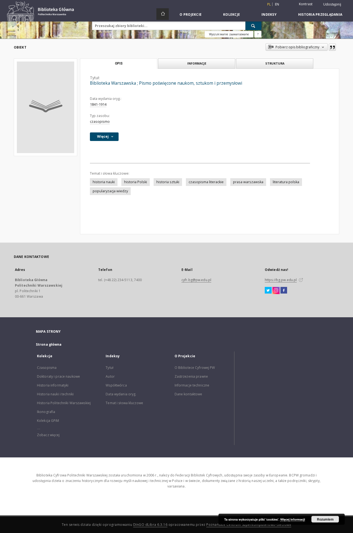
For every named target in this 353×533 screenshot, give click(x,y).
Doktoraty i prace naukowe (58, 376)
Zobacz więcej (48, 435)
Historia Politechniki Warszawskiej (64, 403)
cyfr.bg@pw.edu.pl (196, 280)
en (277, 4)
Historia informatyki (52, 385)
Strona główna (49, 344)
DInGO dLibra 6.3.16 (150, 524)
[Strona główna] (162, 14)
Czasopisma (47, 367)
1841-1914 (98, 104)
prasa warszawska (248, 182)
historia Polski (135, 182)
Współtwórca (116, 385)
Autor (110, 376)
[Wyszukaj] (253, 25)
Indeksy (269, 14)
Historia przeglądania (320, 14)
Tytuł (109, 367)
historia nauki (104, 182)
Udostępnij (332, 4)
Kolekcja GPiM (48, 420)
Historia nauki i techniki (55, 394)
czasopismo (100, 121)
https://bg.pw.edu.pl (281, 280)
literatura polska (286, 182)
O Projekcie (191, 14)
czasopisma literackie (206, 182)
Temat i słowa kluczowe (124, 403)
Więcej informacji (292, 519)
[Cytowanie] (332, 47)
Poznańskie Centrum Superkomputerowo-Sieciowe (248, 524)
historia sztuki (167, 182)
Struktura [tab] (274, 63)
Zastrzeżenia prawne (191, 376)
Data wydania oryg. (121, 394)
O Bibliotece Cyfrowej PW (195, 367)
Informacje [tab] (196, 63)
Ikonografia (46, 411)
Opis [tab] (118, 63)
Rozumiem (325, 519)
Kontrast (306, 4)
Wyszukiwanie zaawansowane (229, 34)
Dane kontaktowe (188, 394)
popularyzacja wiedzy (110, 191)
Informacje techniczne (192, 385)
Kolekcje (231, 14)
